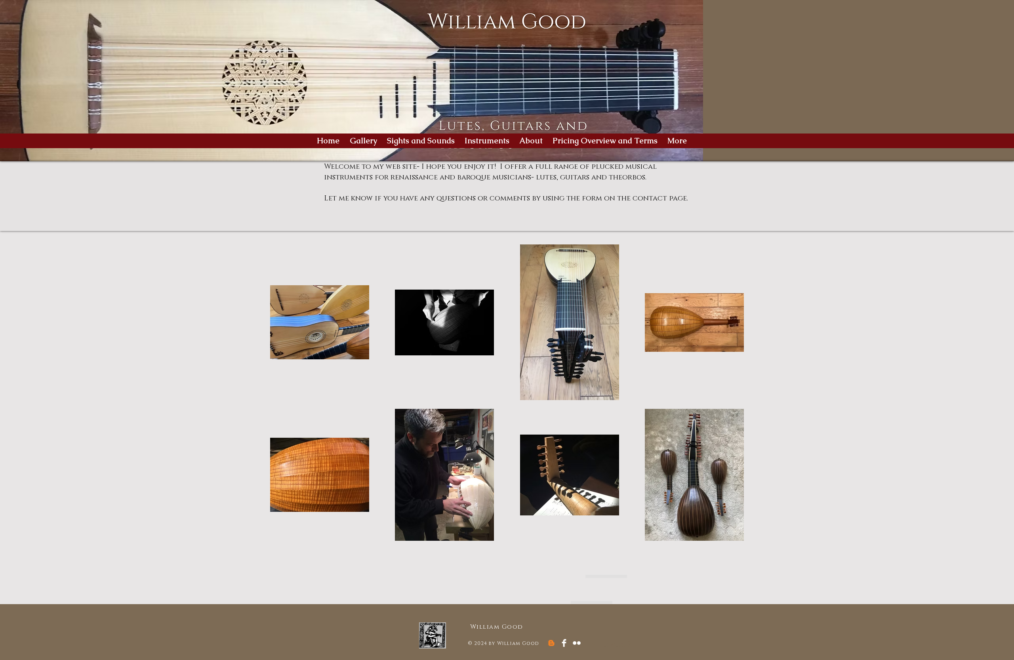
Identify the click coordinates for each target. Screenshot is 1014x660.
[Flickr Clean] (577, 643)
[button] (488, 141)
